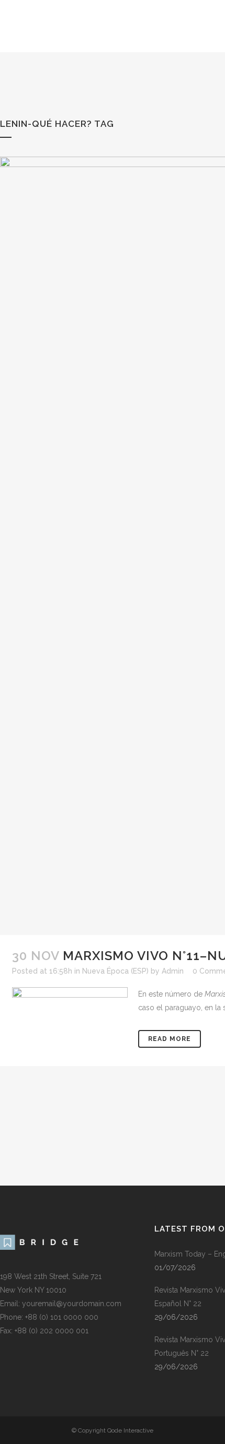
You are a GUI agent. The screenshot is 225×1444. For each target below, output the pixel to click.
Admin (173, 971)
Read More (169, 1039)
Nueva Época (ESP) (115, 971)
